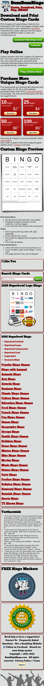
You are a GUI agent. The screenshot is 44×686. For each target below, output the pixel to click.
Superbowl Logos (12, 345)
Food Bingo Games (13, 408)
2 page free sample (34, 92)
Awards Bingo (10, 384)
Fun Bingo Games (13, 417)
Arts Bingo (8, 379)
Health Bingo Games (14, 436)
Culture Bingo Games (15, 398)
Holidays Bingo (11, 441)
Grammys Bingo (12, 360)
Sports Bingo (10, 498)
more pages (5, 140)
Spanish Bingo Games (16, 494)
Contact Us (11, 640)
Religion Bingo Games (16, 484)
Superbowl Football (13, 342)
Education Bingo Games (17, 403)
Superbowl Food (12, 353)
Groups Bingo (10, 431)
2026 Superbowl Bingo (16, 336)
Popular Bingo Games (15, 365)
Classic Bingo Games (15, 393)
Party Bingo (9, 474)
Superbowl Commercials (16, 349)
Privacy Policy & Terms (27, 661)
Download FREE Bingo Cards (28, 40)
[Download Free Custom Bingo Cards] (22, 182)
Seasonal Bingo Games (16, 489)
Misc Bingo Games (13, 455)
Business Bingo (11, 388)
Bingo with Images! (14, 369)
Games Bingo (10, 422)
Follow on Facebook (17, 647)
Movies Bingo (10, 460)
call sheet (35, 28)
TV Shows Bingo (12, 503)
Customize (35, 45)
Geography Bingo (13, 427)
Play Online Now (31, 71)
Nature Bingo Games (15, 470)
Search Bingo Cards (15, 273)
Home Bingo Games (14, 446)
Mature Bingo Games (15, 451)
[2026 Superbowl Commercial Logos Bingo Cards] (22, 326)
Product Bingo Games (15, 479)
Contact (17, 145)
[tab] (22, 337)
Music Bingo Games (14, 465)
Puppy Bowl (10, 356)
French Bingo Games (15, 412)
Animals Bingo (11, 374)
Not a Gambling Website (28, 644)
